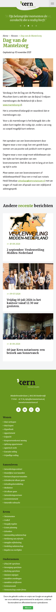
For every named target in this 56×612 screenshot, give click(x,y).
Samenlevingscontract (13, 469)
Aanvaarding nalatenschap (15, 535)
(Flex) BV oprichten (12, 564)
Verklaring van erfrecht (13, 539)
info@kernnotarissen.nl (34, 399)
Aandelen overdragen (12, 578)
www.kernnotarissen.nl (28, 402)
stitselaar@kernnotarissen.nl (31, 180)
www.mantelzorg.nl (12, 105)
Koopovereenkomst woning (15, 440)
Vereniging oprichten (12, 567)
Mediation (8, 488)
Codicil (7, 520)
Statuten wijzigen (11, 575)
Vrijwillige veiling (11, 455)
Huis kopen (8, 425)
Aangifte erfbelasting (12, 542)
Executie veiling (10, 452)
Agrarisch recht (10, 448)
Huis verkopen (10, 422)
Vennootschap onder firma (15, 590)
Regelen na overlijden (13, 550)
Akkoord (28, 608)
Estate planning (10, 527)
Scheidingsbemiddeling (13, 484)
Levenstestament (11, 499)
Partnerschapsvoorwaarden (15, 476)
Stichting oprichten (12, 571)
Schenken (8, 531)
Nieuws (14, 36)
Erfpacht (7, 437)
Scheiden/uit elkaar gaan (14, 480)
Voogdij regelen (10, 524)
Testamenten (9, 516)
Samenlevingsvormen (13, 495)
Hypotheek (8, 429)
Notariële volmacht (12, 503)
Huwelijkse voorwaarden (14, 473)
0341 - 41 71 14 (18, 399)
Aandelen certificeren (12, 582)
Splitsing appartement (13, 444)
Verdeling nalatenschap (13, 546)
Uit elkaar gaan (10, 491)
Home (5, 36)
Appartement (9, 433)
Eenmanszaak (10, 586)
